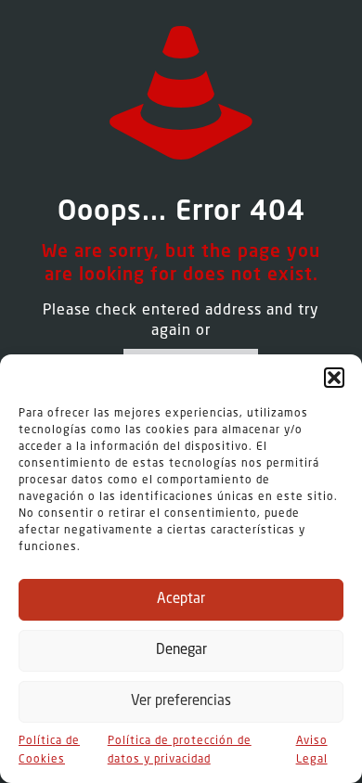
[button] (334, 377)
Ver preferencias (181, 702)
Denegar (181, 651)
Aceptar (181, 600)
